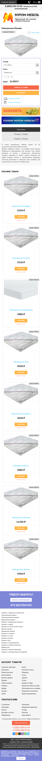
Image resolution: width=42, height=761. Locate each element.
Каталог (4, 710)
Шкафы (4, 688)
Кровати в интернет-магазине (11, 645)
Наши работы (26, 715)
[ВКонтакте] (14, 733)
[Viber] (22, 733)
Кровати (4, 680)
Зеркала (24, 678)
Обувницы (25, 672)
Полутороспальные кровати (10, 617)
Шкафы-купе (5, 647)
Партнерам (5, 707)
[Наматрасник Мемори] (21, 45)
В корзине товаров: (8, 2)
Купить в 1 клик (21, 87)
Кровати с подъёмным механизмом (13, 613)
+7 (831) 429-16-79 (21, 727)
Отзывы (24, 710)
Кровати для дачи (7, 638)
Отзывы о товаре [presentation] (21, 134)
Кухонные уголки (27, 670)
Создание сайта (15, 742)
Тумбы (4, 694)
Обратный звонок (21, 723)
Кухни (24, 667)
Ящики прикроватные (29, 694)
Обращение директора (29, 707)
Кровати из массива (8, 633)
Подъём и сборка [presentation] (21, 139)
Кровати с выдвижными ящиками (12, 622)
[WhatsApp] (25, 733)
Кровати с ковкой (7, 624)
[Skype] (28, 733)
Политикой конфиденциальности (21, 753)
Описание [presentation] (21, 129)
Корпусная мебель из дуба (30, 686)
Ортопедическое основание (31, 688)
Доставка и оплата (8, 712)
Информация (6, 715)
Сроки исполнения (15, 102)
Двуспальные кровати (8, 620)
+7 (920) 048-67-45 (21, 730)
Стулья (24, 680)
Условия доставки (14, 98)
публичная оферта (35, 747)
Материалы (25, 704)
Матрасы (4, 686)
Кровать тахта (6, 640)
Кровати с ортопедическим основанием (14, 652)
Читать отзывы (35, 32)
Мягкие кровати (7, 683)
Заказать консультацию (21, 600)
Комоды (4, 691)
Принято (21, 758)
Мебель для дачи (7, 672)
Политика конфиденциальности (9, 747)
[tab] (21, 129)
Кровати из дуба (27, 683)
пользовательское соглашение (23, 747)
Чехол (5, 69)
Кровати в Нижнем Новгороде (11, 649)
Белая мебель (6, 675)
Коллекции (5, 670)
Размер (5, 62)
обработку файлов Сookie (8, 752)
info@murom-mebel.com (33, 719)
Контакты (25, 712)
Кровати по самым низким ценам (12, 626)
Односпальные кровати (9, 615)
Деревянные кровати (8, 631)
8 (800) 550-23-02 (13, 6)
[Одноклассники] (16, 733)
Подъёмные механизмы (30, 691)
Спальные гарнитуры (8, 667)
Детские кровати (7, 629)
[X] (19, 733)
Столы (24, 675)
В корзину (21, 93)
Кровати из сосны (7, 636)
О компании (5, 704)
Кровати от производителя (10, 643)
